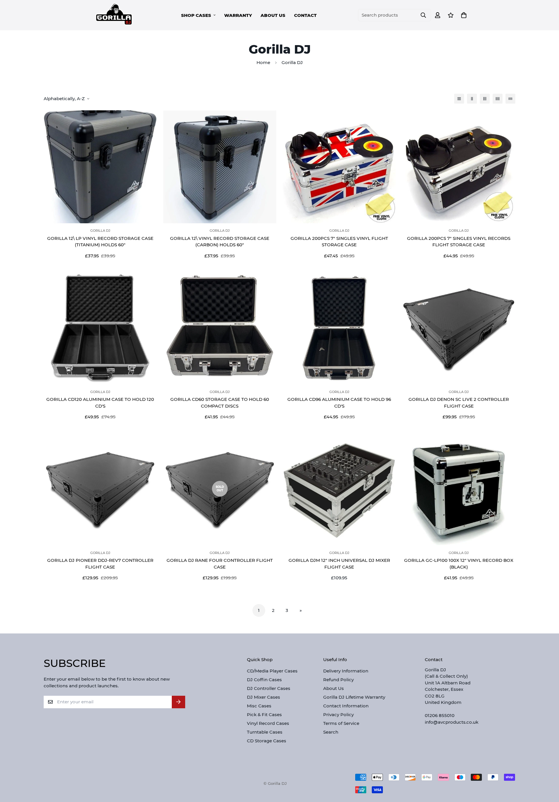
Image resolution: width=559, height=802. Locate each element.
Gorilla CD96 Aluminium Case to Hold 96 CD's (339, 402)
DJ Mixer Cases (263, 697)
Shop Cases (196, 15)
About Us (273, 15)
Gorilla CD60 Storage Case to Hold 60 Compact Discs (219, 402)
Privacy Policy (338, 714)
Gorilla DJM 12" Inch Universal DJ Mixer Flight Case (339, 563)
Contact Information (346, 706)
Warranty (238, 15)
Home (263, 62)
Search (330, 732)
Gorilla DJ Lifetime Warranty (354, 697)
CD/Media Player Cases (272, 671)
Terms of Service (341, 723)
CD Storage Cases (266, 740)
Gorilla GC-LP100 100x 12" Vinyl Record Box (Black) (458, 563)
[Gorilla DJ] (114, 15)
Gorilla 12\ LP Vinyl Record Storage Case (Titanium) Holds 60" (100, 242)
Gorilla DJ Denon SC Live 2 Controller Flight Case (458, 402)
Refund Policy (338, 679)
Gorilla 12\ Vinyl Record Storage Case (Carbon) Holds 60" (219, 242)
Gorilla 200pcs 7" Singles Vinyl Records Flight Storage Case (458, 242)
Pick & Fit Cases (264, 714)
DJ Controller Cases (268, 688)
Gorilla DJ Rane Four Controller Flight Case (220, 563)
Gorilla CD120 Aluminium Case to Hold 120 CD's (100, 402)
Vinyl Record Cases (268, 723)
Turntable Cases (264, 732)
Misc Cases (259, 706)
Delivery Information (345, 671)
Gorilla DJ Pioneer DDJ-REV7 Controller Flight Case (100, 563)
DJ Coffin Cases (264, 679)
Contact (305, 15)
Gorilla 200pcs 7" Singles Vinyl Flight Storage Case (339, 242)
